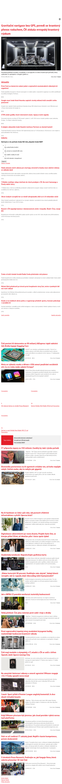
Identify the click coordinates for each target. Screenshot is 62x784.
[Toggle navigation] (59, 19)
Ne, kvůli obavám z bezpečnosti (13, 158)
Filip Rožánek (28, 460)
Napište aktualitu (56, 315)
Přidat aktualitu (5, 782)
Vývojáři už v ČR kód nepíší (21, 440)
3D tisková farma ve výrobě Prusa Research (15, 406)
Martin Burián (29, 751)
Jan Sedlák (28, 358)
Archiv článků (4, 778)
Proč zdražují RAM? (19, 442)
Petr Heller (28, 479)
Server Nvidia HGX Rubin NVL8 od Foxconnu (45, 406)
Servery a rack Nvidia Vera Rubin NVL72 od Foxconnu (14, 431)
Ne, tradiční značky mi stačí (11, 154)
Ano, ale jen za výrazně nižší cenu (13, 151)
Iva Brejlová (28, 548)
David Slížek (28, 379)
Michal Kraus (28, 730)
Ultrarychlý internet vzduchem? (23, 438)
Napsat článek (5, 780)
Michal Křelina (5, 77)
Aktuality (5, 82)
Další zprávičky (5, 315)
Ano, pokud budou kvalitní (11, 147)
